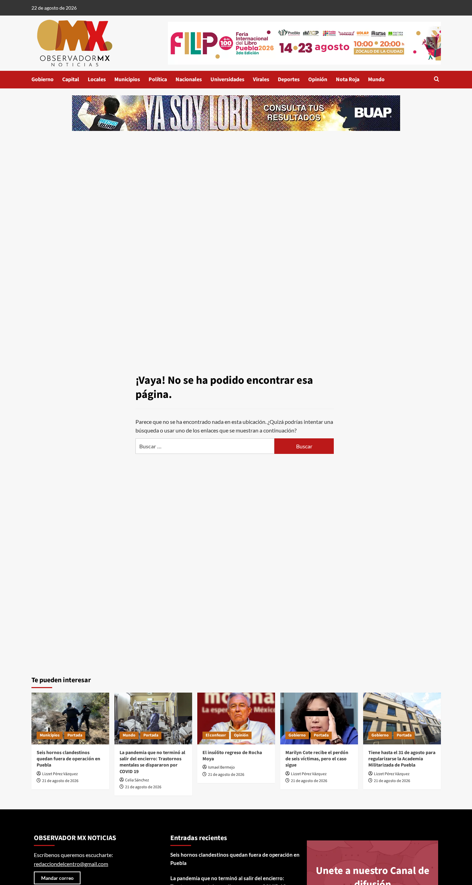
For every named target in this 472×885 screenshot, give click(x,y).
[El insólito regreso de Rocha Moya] (236, 718)
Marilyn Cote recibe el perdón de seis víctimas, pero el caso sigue (316, 759)
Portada (74, 735)
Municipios (127, 79)
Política (158, 79)
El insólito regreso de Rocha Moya (232, 755)
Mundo (376, 79)
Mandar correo (57, 878)
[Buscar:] (204, 446)
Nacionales (189, 79)
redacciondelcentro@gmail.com (71, 863)
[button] (436, 80)
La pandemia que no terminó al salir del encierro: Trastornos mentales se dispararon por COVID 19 (152, 762)
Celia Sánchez (137, 780)
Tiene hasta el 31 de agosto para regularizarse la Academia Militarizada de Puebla (401, 759)
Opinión (317, 79)
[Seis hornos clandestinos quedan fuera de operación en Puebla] (70, 718)
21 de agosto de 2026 (60, 781)
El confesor (216, 735)
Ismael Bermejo (221, 767)
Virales (261, 79)
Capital (70, 79)
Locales (97, 79)
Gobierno (42, 79)
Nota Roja (347, 79)
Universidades (227, 79)
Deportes (289, 79)
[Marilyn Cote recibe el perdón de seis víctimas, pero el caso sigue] (319, 718)
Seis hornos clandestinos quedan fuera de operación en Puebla (68, 759)
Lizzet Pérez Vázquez (60, 774)
